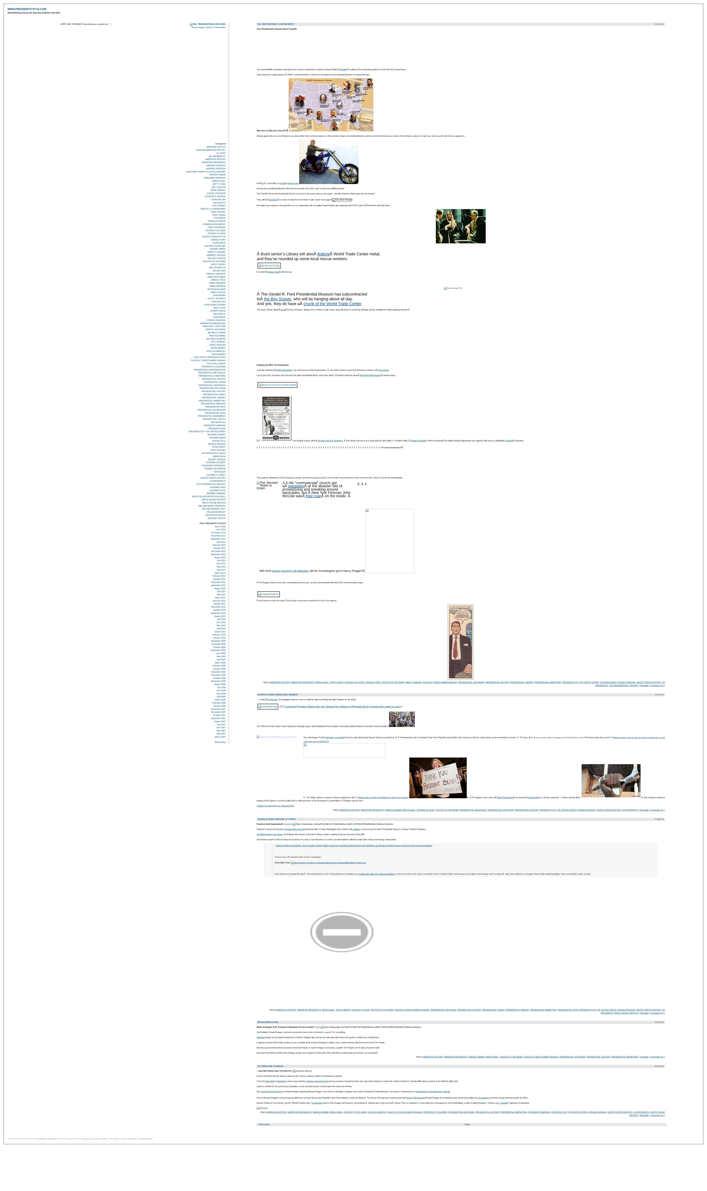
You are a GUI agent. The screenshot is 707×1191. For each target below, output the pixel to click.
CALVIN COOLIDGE (216, 193)
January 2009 (219, 669)
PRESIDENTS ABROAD (215, 425)
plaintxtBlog (53, 1139)
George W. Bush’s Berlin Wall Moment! (277, 695)
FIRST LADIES (219, 215)
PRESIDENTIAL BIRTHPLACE (212, 373)
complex (503, 1103)
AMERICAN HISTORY (215, 159)
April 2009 (221, 659)
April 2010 (221, 628)
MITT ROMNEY (218, 342)
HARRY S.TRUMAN (216, 252)
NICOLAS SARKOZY (216, 351)
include (282, 183)
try (263, 183)
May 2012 (221, 567)
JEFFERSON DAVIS (216, 289)
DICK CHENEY (219, 205)
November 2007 (218, 712)
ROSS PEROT (219, 447)
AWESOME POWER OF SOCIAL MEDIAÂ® (206, 172)
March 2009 (220, 663)
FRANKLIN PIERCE (217, 221)
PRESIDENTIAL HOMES (214, 394)
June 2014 (221, 529)
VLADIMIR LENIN (218, 487)
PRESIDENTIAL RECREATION (212, 410)
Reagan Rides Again (267, 1022)
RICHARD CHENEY (216, 434)
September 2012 (218, 554)
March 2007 (220, 737)
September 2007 (218, 718)
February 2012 (219, 576)
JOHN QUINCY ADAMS (215, 305)
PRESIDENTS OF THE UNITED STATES (207, 432)
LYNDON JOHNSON (216, 320)
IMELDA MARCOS (217, 267)
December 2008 (218, 672)
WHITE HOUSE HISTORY (214, 500)
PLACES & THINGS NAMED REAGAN (208, 360)
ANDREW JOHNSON (216, 168)
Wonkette (261, 1037)
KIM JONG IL (219, 314)
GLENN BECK (219, 243)
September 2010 (218, 613)
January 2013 (219, 548)
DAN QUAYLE (219, 203)
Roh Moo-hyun (219, 441)
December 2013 (218, 532)
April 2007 (221, 734)
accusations (483, 1098)
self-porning (383, 370)
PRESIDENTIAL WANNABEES (212, 416)
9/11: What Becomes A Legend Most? (275, 24)
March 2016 (220, 526)
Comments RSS (145, 1139)
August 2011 (220, 588)
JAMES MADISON (217, 283)
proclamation (317, 1103)
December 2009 (218, 641)
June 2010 (221, 622)
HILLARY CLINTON (217, 258)
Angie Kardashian (284, 370)
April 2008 (221, 697)
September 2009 (218, 650)
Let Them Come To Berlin (270, 1066)
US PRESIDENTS (218, 481)
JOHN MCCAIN (218, 301)
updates (356, 829)
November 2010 (218, 607)
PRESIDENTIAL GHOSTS (214, 379)
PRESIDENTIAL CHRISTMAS (212, 376)
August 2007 (220, 721)
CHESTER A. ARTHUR (215, 196)
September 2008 (218, 681)
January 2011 (219, 604)
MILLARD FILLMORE (216, 339)
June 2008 (221, 690)
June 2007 (221, 727)
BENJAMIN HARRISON (215, 178)
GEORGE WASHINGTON (214, 236)
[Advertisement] (215, 86)
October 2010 (219, 610)
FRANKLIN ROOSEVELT (214, 224)
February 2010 (219, 635)
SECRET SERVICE (217, 459)
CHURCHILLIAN (218, 199)
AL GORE (221, 153)
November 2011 (218, 582)
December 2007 (218, 709)
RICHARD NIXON (217, 438)
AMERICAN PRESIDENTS (214, 162)
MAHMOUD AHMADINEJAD (213, 323)
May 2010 (221, 625)
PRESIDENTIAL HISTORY (214, 391)
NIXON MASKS (219, 354)
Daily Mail (269, 1081)
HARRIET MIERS (218, 249)
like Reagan (272, 699)
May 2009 (221, 656)
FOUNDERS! (220, 218)
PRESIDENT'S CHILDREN (214, 366)
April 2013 (221, 542)
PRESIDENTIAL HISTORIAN (213, 388)
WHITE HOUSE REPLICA (214, 503)
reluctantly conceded (334, 737)
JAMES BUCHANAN (216, 277)
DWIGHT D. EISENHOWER (213, 209)
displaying (273, 200)
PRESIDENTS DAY (217, 428)
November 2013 (218, 536)
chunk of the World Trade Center (332, 303)
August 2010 (220, 616)
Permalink (644, 685)
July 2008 (221, 687)
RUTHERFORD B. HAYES (214, 453)
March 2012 (220, 573)
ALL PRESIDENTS (217, 156)
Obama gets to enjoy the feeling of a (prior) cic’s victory (383, 797)
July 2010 (221, 619)
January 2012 (219, 579)
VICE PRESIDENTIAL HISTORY (211, 484)
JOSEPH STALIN (218, 311)
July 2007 (221, 724)
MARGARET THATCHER (214, 326)
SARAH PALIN (219, 456)
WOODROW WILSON (215, 515)
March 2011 (220, 598)
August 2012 (220, 557)
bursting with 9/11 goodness (330, 441)
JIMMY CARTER (218, 292)
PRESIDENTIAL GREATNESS (212, 385)
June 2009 (221, 653)
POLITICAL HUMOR (216, 363)
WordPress (41, 1139)
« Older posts (263, 1124)
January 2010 (219, 638)
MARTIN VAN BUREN (216, 329)
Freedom (509, 441)
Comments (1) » (657, 1013)
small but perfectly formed (317, 1081)
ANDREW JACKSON (216, 165)
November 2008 (218, 675)
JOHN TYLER (219, 308)
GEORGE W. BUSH (217, 233)
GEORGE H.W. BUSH (216, 230)
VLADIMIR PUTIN (218, 490)
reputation (296, 486)
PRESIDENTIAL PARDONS (213, 404)
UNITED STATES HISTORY (213, 478)
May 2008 (221, 693)
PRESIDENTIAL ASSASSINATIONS (210, 370)
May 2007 (221, 731)
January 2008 (219, 706)
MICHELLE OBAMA (217, 332)
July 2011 (221, 591)
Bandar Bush (273, 272)
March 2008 (220, 700)
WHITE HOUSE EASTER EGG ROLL (209, 496)
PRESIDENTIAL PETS (215, 407)
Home (467, 1124)
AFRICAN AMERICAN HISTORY (211, 150)
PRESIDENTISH (218, 422)
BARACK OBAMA (218, 175)
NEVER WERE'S (218, 348)
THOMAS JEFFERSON (215, 469)
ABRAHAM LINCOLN (216, 147)
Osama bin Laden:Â (267, 731)
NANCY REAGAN (218, 345)
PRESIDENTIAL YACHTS (214, 419)
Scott (69, 1139)
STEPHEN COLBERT (216, 462)
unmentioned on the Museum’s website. (433, 1091)
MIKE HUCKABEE (217, 336)
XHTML (116, 1139)
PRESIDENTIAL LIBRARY (214, 397)
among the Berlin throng (271, 1091)
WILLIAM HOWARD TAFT (214, 509)
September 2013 (218, 539)
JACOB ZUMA (219, 271)
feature (323, 254)
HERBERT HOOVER (216, 255)
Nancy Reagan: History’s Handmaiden (208, 27)
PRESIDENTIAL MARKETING (212, 401)
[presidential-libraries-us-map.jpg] (331, 130)
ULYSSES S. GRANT (216, 475)
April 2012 (221, 570)
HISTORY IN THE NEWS (214, 261)
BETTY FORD (219, 184)
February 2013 (219, 545)
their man (313, 496)
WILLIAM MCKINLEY (216, 512)
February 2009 (219, 666)
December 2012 (218, 551)
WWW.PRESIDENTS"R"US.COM (27, 9)
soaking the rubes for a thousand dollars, (377, 874)
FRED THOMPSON (217, 227)
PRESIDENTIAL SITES (215, 413)
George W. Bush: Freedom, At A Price (276, 819)
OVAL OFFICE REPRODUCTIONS (210, 357)
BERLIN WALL (219, 181)
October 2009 (219, 647)
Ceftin (104, 1139)
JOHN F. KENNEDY (216, 298)
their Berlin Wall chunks (370, 375)
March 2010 (220, 632)
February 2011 (219, 601)
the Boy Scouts (277, 299)
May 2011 (221, 594)
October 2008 (219, 678)
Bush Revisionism (505, 797)
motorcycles (293, 183)
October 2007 (219, 715)
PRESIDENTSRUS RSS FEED (212, 24)
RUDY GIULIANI (218, 450)
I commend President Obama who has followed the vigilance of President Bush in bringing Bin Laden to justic (342, 706)
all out (283, 310)
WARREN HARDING (216, 493)
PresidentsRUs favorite (294, 829)
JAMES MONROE (217, 286)
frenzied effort (533, 797)
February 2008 (219, 703)
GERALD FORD (218, 240)
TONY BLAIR (220, 472)
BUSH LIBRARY (218, 190)
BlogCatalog (220, 742)
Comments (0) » (657, 685)
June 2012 (221, 563)
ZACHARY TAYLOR (217, 518)
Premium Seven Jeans (90, 1139)
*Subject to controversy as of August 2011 (275, 806)
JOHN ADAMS (219, 295)
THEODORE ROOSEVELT (213, 465)
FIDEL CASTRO (218, 212)
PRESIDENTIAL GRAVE (215, 382)
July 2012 (221, 560)
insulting (343, 69)
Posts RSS (132, 1139)
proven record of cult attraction (290, 570)
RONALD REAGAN (217, 444)
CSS (124, 1139)
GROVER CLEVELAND (215, 246)
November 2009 (218, 644)
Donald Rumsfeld (418, 441)
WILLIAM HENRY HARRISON (212, 506)
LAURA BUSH (219, 317)
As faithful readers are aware (269, 834)
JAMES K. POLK (218, 280)
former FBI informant (416, 1098)
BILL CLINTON (219, 187)
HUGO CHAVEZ (218, 264)
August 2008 (220, 684)
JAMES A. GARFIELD (216, 274)
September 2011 (218, 585)
